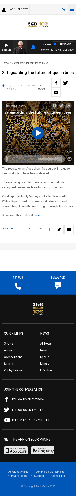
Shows (8, 343)
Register (23, 9)
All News (46, 343)
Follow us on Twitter (27, 409)
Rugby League (13, 370)
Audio (8, 350)
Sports (8, 364)
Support (39, 475)
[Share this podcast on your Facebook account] (56, 82)
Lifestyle (46, 370)
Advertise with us (18, 471)
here (37, 215)
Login (12, 9)
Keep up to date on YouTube (31, 420)
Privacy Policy (19, 475)
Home (5, 63)
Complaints (58, 475)
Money (44, 364)
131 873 (64, 9)
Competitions (13, 357)
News (44, 350)
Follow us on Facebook (28, 399)
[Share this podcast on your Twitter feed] (65, 82)
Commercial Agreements (50, 471)
